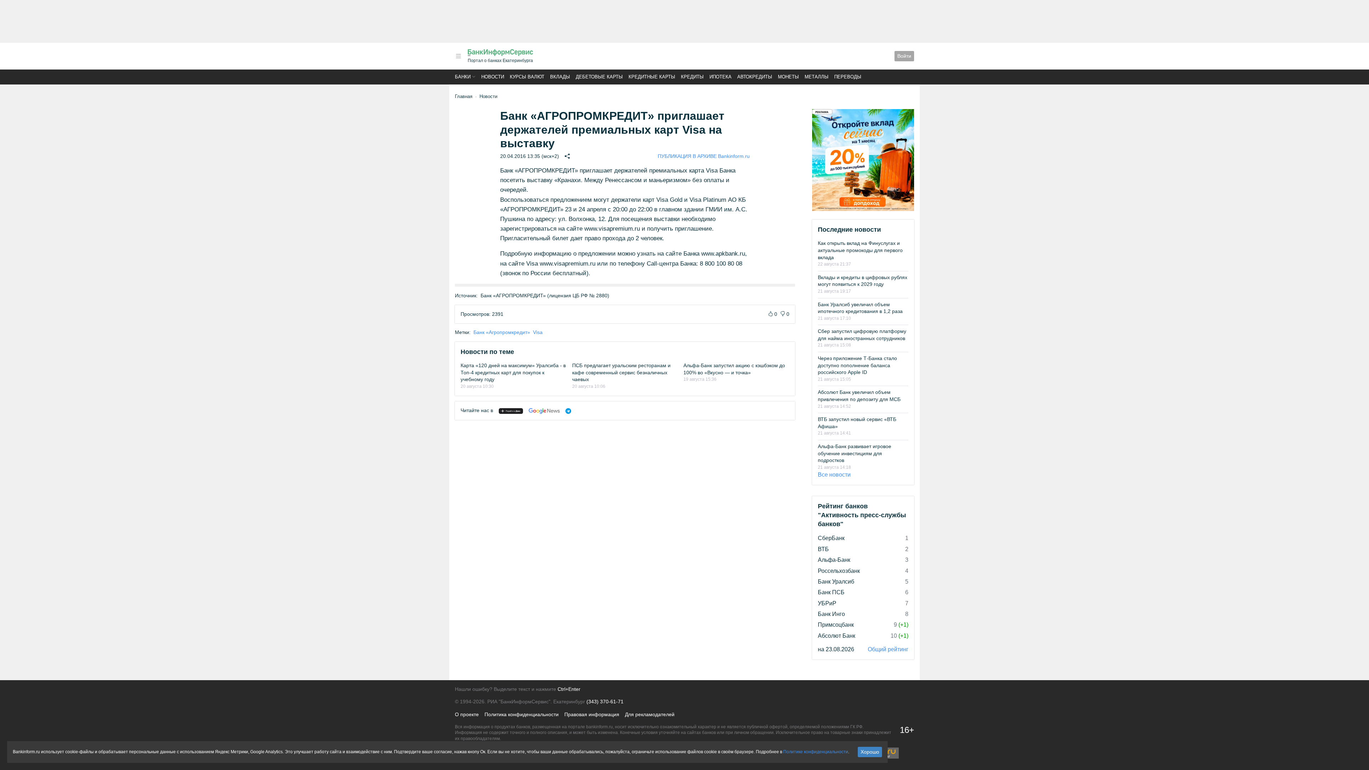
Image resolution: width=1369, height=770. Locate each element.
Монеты (788, 76)
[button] (458, 56)
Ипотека (720, 76)
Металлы (817, 76)
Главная (463, 96)
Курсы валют (527, 76)
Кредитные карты (652, 76)
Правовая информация (591, 714)
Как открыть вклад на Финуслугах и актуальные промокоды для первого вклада (860, 250)
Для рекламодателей (650, 714)
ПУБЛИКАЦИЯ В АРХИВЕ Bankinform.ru (704, 156)
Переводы (847, 76)
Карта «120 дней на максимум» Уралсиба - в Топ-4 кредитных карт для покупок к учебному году (513, 372)
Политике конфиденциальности (815, 751)
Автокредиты (754, 76)
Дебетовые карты (599, 76)
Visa (538, 332)
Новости (492, 76)
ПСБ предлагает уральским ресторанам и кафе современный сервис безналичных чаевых (621, 372)
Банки (463, 76)
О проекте (467, 714)
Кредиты (692, 76)
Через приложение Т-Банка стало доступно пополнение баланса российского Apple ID (857, 365)
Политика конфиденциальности (521, 714)
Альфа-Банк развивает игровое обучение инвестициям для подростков (854, 453)
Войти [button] (904, 56)
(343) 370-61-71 (605, 701)
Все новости (834, 475)
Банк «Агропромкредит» (501, 332)
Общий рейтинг (888, 649)
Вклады (560, 76)
